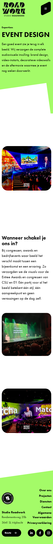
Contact (47, 507)
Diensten (46, 501)
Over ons (45, 490)
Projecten (45, 496)
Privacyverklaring (39, 523)
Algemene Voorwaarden (42, 515)
